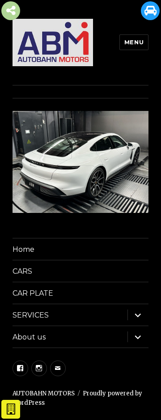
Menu (134, 42)
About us (29, 337)
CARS (22, 271)
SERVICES (31, 315)
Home (23, 249)
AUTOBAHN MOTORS (44, 393)
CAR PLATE (33, 293)
